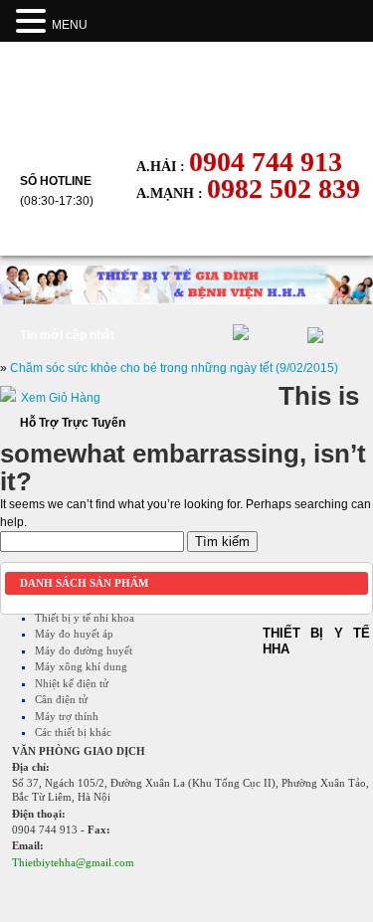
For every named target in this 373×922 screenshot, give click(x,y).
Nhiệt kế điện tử (71, 683)
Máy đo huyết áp (74, 634)
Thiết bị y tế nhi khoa (84, 618)
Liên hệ (179, 237)
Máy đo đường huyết (83, 650)
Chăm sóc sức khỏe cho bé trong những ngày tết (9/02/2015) (174, 368)
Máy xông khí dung (81, 666)
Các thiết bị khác (73, 732)
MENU (70, 25)
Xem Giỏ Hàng (60, 398)
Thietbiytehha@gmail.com (73, 862)
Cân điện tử (61, 699)
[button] (34, 21)
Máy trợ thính (66, 716)
